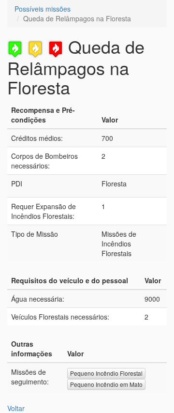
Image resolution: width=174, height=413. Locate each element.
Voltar (16, 408)
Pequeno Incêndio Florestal (106, 373)
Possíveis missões (42, 9)
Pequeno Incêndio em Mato (106, 384)
